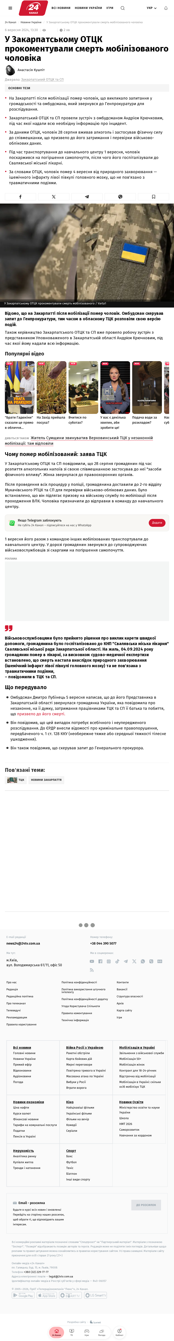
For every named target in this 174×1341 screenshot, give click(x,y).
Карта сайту (124, 1010)
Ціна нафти (21, 1107)
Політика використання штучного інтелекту (83, 991)
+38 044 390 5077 (103, 944)
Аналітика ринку (24, 1156)
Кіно (70, 1102)
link (91, 961)
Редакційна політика (19, 996)
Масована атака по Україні (85, 1076)
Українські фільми (79, 1113)
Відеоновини (22, 1070)
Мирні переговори (79, 1064)
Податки (19, 1131)
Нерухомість (23, 1151)
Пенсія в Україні (24, 1136)
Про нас (11, 982)
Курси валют (22, 1113)
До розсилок (146, 1205)
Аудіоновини (22, 1076)
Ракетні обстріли (78, 1053)
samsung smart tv (95, 1295)
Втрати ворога (76, 1088)
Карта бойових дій (79, 1059)
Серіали (71, 1131)
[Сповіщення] (166, 8)
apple (47, 1295)
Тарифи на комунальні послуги (35, 1125)
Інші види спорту (78, 1179)
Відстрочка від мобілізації (137, 1076)
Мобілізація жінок (132, 1064)
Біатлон (71, 1174)
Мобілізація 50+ (130, 1059)
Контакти (123, 982)
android (23, 1295)
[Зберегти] (153, 196)
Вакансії (122, 989)
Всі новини (61, 8)
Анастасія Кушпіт (31, 70)
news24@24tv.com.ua (23, 944)
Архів (120, 1003)
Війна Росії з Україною (84, 1048)
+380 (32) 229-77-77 (36, 1272)
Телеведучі (13, 1010)
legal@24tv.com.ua (61, 1276)
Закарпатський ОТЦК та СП (42, 80)
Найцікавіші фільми (80, 1107)
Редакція (12, 989)
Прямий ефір (22, 1064)
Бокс (69, 1156)
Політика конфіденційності (79, 982)
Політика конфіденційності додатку (85, 999)
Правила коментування (77, 1013)
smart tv (70, 1295)
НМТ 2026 (125, 1124)
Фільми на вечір (77, 1119)
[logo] (33, 8)
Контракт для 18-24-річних (137, 1070)
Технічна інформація (75, 1020)
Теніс (69, 1168)
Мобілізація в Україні (137, 1048)
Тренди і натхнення (26, 1168)
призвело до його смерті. (41, 714)
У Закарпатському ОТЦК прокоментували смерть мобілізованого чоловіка (94, 22)
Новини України (88, 8)
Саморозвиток (129, 1130)
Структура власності (130, 996)
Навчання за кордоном (135, 1135)
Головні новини (24, 1053)
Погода (18, 1082)
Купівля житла (23, 1162)
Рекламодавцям (16, 1017)
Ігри (110, 8)
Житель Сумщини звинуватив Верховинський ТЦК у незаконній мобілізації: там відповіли (79, 440)
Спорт (71, 1151)
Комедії (71, 1125)
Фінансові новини (26, 1119)
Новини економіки (28, 1102)
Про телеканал (16, 1003)
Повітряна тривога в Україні (86, 1070)
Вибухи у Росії (76, 1082)
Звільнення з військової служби (141, 1053)
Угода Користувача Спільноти (81, 1006)
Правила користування (21, 1024)
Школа (124, 1118)
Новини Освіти (131, 1102)
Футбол (71, 1162)
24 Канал (11, 22)
